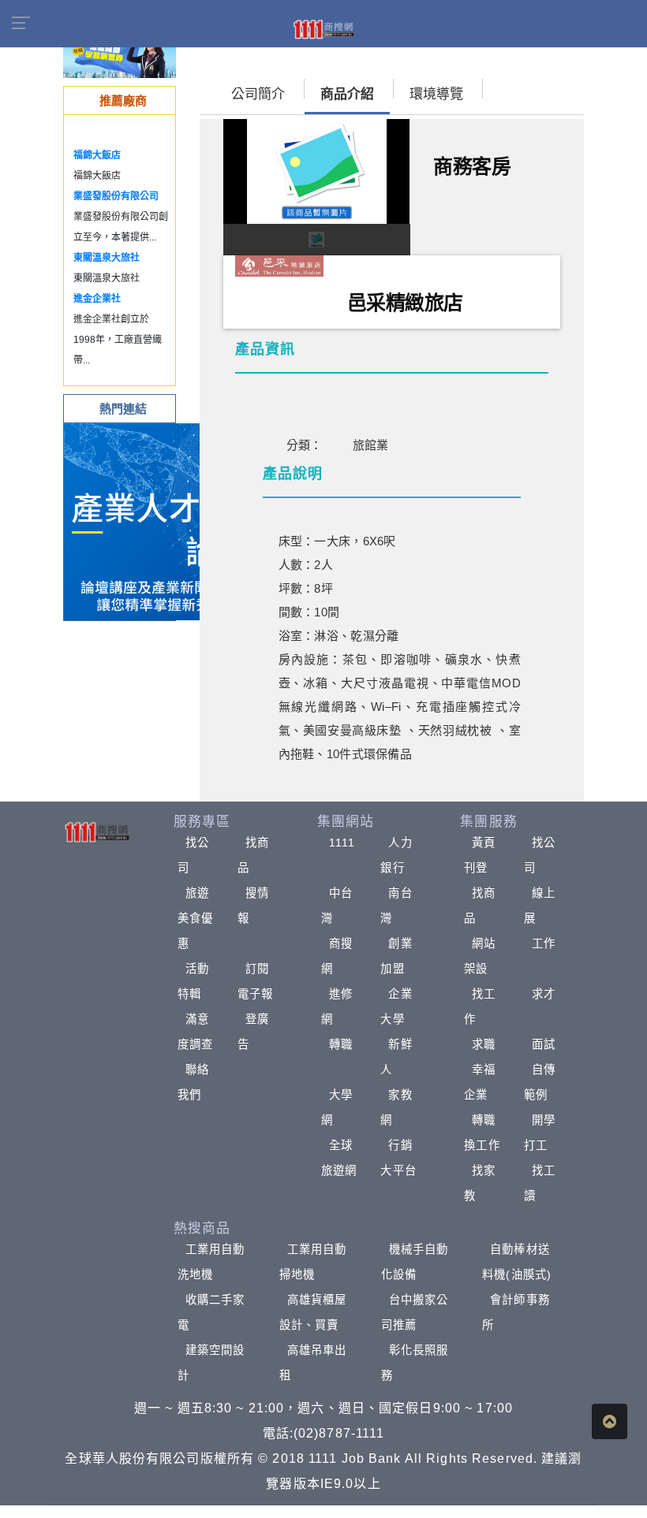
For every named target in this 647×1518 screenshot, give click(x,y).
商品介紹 (347, 94)
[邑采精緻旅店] (279, 265)
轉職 (341, 1044)
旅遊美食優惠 (195, 918)
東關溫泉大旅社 (106, 257)
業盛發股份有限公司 (116, 196)
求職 (484, 1044)
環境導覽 (436, 94)
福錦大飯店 (97, 155)
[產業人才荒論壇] (162, 520)
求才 (543, 994)
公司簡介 (258, 94)
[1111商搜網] (323, 28)
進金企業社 (97, 298)
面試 (543, 1044)
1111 (342, 842)
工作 (543, 943)
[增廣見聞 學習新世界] (119, 54)
